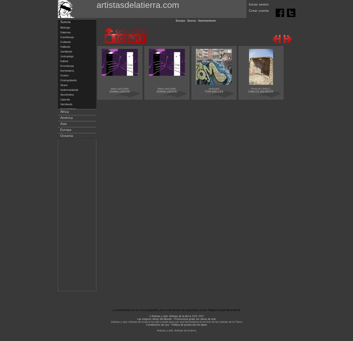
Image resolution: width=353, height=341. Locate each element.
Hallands (65, 46)
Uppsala (65, 99)
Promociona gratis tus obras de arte (195, 319)
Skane (64, 85)
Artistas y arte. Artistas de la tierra (171, 316)
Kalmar (64, 61)
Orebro (64, 75)
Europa (65, 130)
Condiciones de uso (157, 324)
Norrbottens (67, 70)
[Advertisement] (77, 216)
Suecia (65, 22)
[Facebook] (280, 12)
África (64, 112)
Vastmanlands (207, 20)
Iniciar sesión (259, 4)
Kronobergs (67, 65)
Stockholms (67, 94)
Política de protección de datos (189, 324)
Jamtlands (66, 51)
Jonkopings (67, 56)
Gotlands (65, 41)
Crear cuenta (259, 10)
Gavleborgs (67, 37)
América (66, 118)
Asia (63, 124)
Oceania (66, 136)
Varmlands (66, 104)
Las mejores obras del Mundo (154, 319)
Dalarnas (65, 32)
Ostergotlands (68, 80)
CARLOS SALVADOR (261, 91)
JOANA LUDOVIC (119, 91)
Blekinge (65, 27)
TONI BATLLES (214, 91)
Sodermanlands (69, 89)
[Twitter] (291, 12)
